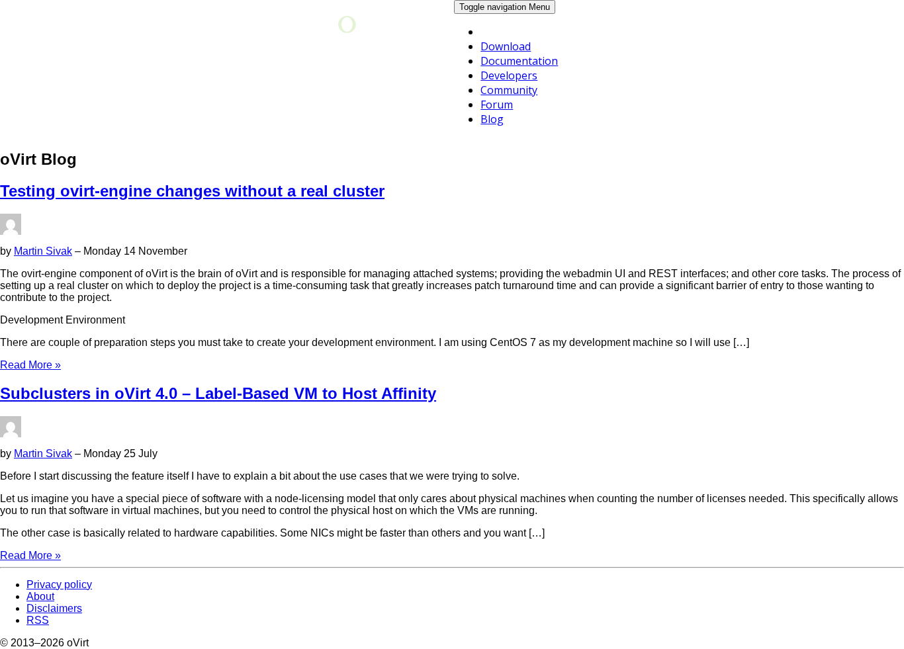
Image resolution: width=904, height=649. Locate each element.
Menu (504, 7)
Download (505, 46)
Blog (492, 119)
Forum (496, 104)
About (40, 596)
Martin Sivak (43, 251)
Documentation (519, 61)
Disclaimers (54, 608)
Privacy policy (59, 584)
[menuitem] (523, 46)
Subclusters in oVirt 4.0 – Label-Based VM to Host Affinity (218, 393)
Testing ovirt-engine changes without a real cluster (192, 191)
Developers (508, 75)
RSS (37, 620)
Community (508, 90)
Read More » (30, 364)
